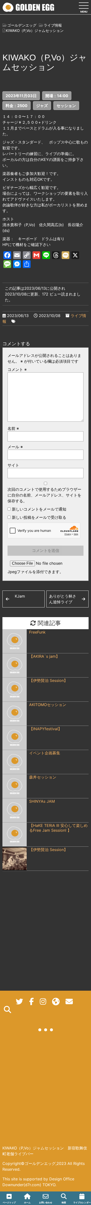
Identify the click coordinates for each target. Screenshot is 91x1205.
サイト (13, 465)
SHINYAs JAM (42, 801)
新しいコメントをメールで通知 (39, 509)
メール (15, 446)
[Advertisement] (45, 1092)
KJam (20, 596)
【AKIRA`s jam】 (44, 656)
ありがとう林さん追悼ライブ (62, 599)
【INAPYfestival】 (45, 728)
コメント (17, 369)
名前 (13, 428)
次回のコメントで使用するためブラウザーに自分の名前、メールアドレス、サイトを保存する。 (44, 495)
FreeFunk (37, 632)
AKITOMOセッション (47, 704)
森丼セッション (42, 777)
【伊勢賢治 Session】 (48, 680)
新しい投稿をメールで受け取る (39, 517)
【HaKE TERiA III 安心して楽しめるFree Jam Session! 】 (58, 828)
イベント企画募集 (44, 752)
